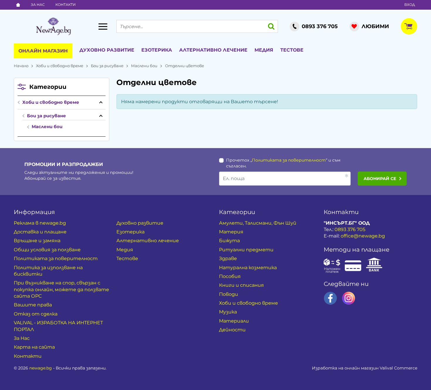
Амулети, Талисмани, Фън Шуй (257, 223)
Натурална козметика (248, 267)
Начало (21, 65)
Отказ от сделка (35, 314)
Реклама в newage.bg (40, 223)
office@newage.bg (363, 236)
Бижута (229, 240)
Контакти (65, 4)
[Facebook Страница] (330, 298)
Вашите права (33, 305)
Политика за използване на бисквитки (48, 271)
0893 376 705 (350, 229)
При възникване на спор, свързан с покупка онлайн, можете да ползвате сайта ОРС (61, 289)
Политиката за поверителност (289, 160)
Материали (234, 321)
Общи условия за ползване (47, 249)
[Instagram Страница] (348, 298)
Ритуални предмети (246, 249)
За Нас (38, 4)
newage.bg (40, 368)
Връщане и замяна (37, 240)
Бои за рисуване (107, 65)
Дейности (232, 330)
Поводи (228, 294)
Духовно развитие (106, 50)
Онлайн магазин (43, 51)
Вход (409, 4)
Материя (231, 232)
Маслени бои (144, 65)
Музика (228, 312)
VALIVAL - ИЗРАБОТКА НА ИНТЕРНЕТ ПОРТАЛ (58, 326)
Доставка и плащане (40, 232)
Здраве (228, 258)
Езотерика (156, 50)
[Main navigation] (103, 26)
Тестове (291, 50)
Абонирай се (380, 178)
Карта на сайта (34, 347)
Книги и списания (241, 285)
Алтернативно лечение (213, 50)
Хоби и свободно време (59, 65)
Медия (263, 50)
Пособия (230, 276)
